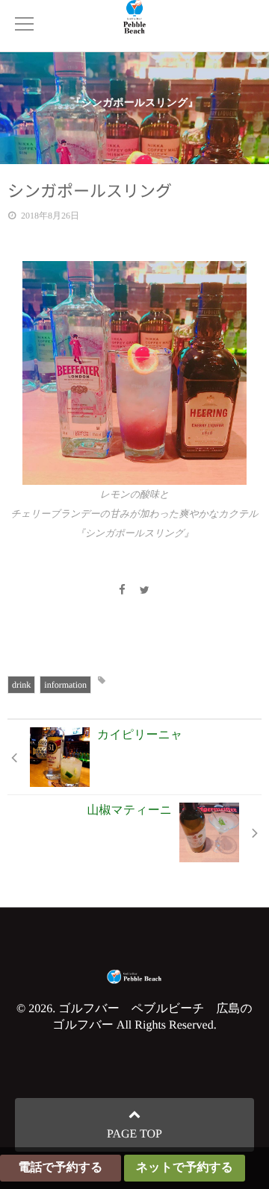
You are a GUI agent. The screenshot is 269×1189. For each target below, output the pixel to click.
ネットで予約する (184, 1167)
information (65, 685)
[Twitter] (145, 591)
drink (21, 685)
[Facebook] (122, 591)
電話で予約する (60, 1167)
